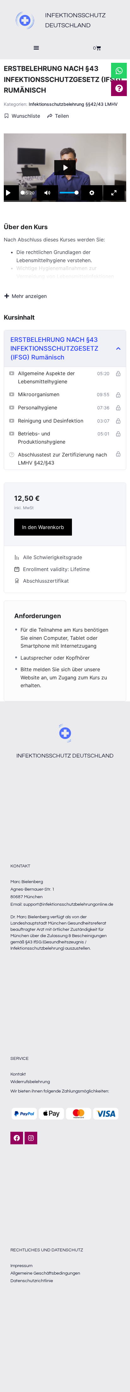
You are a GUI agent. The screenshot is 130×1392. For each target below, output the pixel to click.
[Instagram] (31, 1138)
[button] (36, 48)
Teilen (62, 116)
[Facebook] (16, 1138)
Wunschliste (26, 116)
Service (19, 1058)
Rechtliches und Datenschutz (46, 1250)
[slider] (23, 193)
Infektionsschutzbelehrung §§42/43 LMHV (73, 104)
